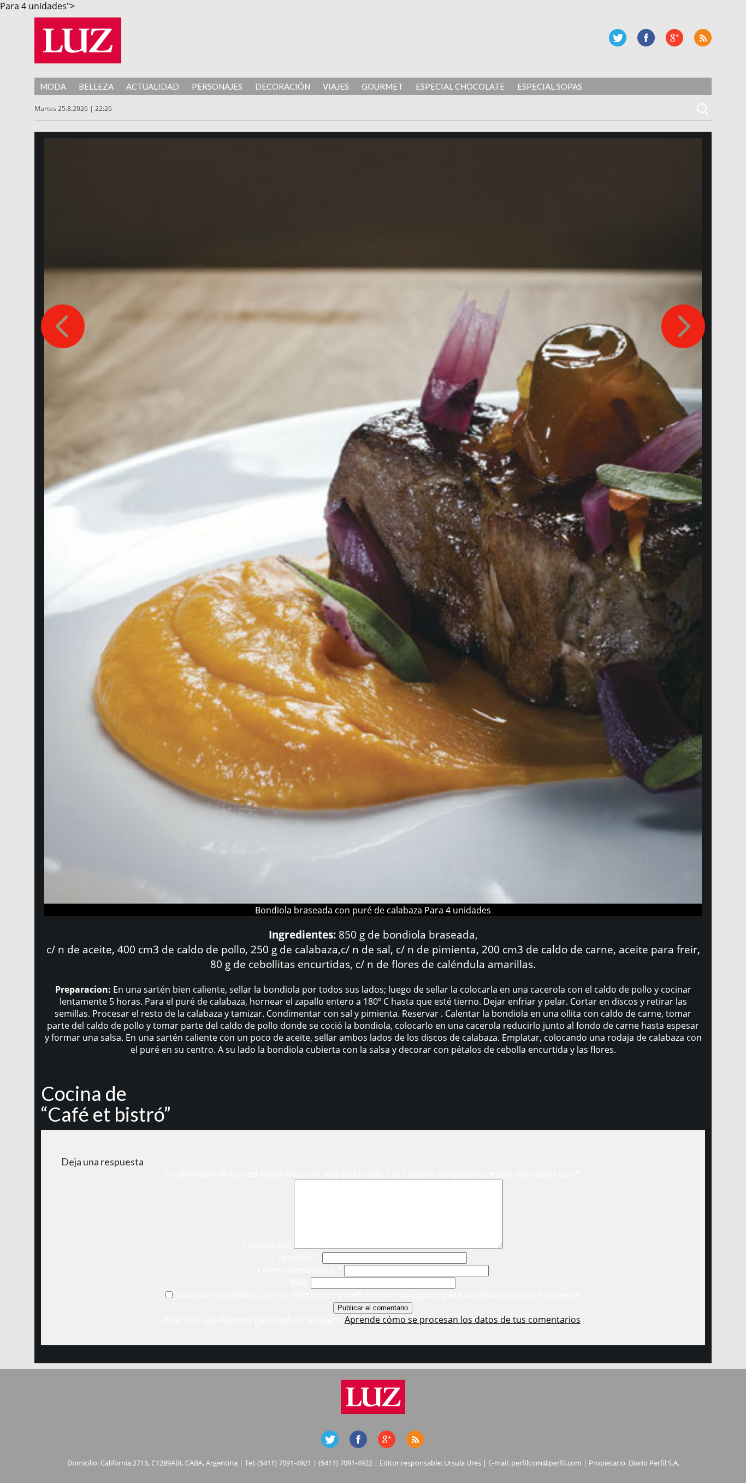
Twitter (617, 37)
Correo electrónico (299, 1270)
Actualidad (152, 86)
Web (299, 1282)
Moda (53, 86)
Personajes (217, 86)
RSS (703, 37)
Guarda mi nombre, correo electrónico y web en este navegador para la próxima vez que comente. (379, 1295)
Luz (77, 40)
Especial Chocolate (460, 86)
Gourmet (382, 86)
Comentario (267, 1245)
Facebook (646, 37)
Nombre (299, 1257)
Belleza (96, 86)
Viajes (336, 86)
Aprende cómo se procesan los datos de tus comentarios (463, 1320)
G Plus (674, 37)
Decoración (282, 86)
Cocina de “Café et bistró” (106, 1103)
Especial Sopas (549, 86)
